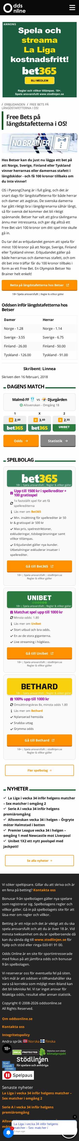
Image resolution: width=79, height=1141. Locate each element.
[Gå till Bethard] (39, 686)
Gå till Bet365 (37, 566)
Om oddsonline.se (17, 1018)
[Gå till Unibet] (39, 599)
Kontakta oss (44, 890)
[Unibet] (64, 427)
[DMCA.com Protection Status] (25, 1052)
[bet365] (14, 427)
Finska (50, 1041)
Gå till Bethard (37, 740)
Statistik (55, 441)
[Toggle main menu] (72, 7)
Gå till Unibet (37, 653)
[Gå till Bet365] (39, 478)
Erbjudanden (14, 104)
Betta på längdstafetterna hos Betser (37, 285)
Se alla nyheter (37, 861)
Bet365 (36, 512)
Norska (33, 1041)
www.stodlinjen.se (50, 939)
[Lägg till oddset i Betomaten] (11, 419)
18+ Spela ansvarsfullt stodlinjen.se (39, 575)
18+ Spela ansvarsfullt (25, 294)
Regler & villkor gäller (58, 485)
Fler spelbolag (38, 770)
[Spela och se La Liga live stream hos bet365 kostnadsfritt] (39, 96)
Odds (18, 441)
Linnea (49, 368)
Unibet (36, 624)
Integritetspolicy (16, 1035)
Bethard (37, 711)
